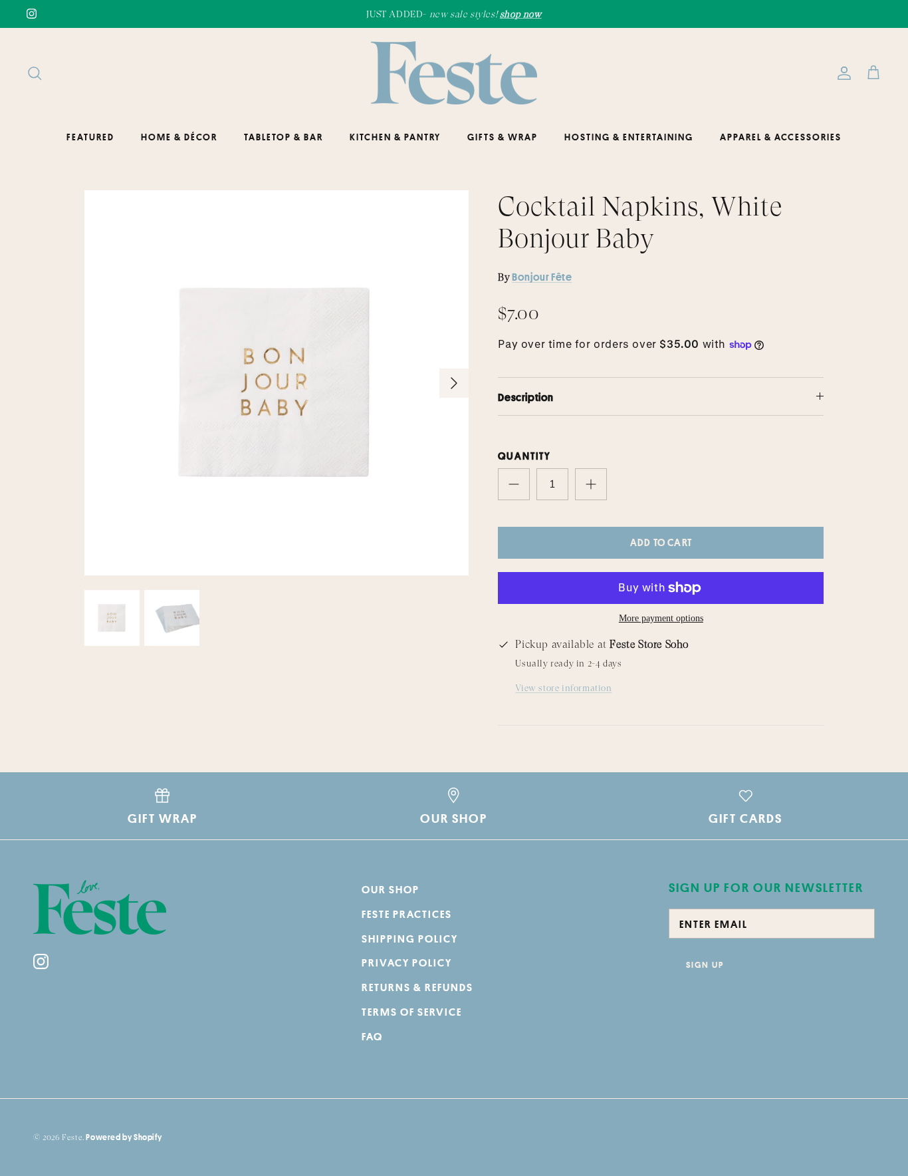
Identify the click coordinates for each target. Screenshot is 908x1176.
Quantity (524, 456)
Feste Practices (407, 914)
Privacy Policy (407, 962)
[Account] (841, 73)
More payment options (661, 618)
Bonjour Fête (542, 277)
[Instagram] (32, 14)
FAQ (372, 1036)
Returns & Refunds (417, 987)
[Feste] (454, 73)
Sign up (705, 964)
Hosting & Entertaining (628, 137)
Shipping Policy (410, 939)
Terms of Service (412, 1012)
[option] (276, 382)
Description (526, 397)
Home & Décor (179, 137)
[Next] (454, 383)
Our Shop (390, 889)
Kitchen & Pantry (395, 137)
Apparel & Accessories (781, 137)
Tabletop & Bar (283, 137)
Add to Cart (661, 542)
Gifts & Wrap (502, 137)
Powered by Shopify (124, 1137)
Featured (90, 137)
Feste (72, 1137)
